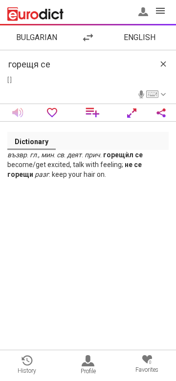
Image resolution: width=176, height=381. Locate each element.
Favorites (146, 366)
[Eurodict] (35, 14)
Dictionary (31, 142)
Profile (88, 371)
